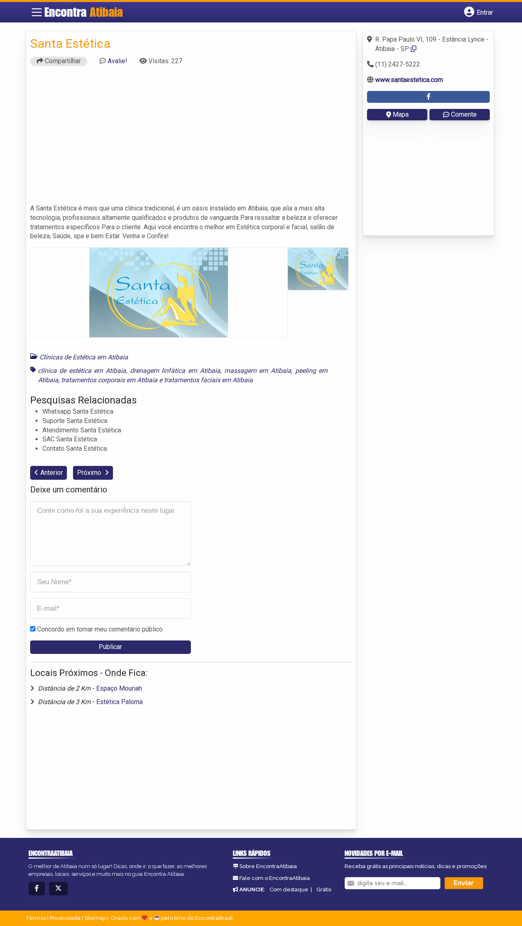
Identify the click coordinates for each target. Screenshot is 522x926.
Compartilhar (62, 61)
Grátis (323, 889)
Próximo (90, 472)
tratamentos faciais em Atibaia (208, 380)
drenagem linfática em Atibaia (175, 370)
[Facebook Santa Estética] (428, 97)
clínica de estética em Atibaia (82, 370)
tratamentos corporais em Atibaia (109, 380)
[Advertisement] (191, 139)
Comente (464, 114)
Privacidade (65, 918)
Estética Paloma (119, 702)
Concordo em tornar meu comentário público (100, 629)
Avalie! (117, 61)
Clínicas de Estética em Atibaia (84, 357)
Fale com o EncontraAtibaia (274, 878)
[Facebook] (37, 888)
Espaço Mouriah (119, 688)
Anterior (51, 472)
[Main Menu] (37, 12)
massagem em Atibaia (257, 370)
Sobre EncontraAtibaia (268, 866)
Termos (36, 918)
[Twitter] (58, 888)
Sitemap (95, 918)
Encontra (83, 11)
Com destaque (289, 889)
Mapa (401, 114)
